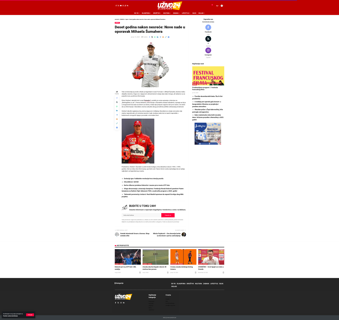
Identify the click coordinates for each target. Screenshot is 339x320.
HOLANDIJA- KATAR (131, 182)
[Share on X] (152, 37)
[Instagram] (123, 5)
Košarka (180, 263)
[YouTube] (120, 5)
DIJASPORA (181, 284)
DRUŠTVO (190, 284)
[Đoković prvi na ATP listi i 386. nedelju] (128, 257)
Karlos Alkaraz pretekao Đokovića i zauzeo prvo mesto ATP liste (147, 185)
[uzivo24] (169, 5)
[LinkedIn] (127, 5)
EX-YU (173, 284)
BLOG (221, 284)
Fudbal (145, 263)
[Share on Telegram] (160, 37)
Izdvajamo (174, 263)
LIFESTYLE (214, 284)
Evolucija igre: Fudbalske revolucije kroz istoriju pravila (143, 178)
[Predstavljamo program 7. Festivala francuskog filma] (208, 75)
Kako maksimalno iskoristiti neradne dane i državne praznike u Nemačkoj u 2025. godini (208, 117)
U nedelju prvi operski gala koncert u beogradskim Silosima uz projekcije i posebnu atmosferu (206, 104)
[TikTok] (125, 5)
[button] (30, 314)
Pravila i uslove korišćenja (10, 316)
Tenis (121, 263)
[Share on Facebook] (149, 37)
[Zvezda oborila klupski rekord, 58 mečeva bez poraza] (156, 257)
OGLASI (174, 286)
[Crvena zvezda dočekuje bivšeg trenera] (183, 257)
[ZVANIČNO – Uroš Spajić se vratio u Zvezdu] (211, 257)
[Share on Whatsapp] (155, 37)
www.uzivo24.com (171, 317)
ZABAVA (206, 284)
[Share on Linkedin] (157, 37)
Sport (117, 22)
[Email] (163, 37)
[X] (118, 5)
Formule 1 (147, 100)
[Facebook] (116, 5)
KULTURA (198, 284)
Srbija (194, 84)
